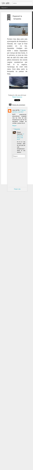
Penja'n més (17, 189)
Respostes (17, 129)
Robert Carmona (17, 97)
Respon (14, 125)
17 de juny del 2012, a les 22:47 (20, 136)
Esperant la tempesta (17, 17)
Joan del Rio (16, 110)
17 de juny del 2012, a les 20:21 (19, 111)
